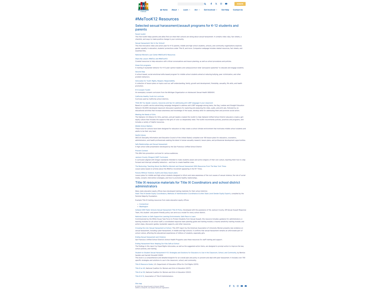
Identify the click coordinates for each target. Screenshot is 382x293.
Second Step (140, 72)
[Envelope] (246, 286)
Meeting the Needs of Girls (145, 114)
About (174, 10)
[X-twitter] (216, 4)
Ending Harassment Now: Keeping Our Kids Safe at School (157, 244)
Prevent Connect (141, 151)
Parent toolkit (140, 34)
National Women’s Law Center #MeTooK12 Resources (155, 55)
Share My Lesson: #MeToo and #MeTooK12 (151, 59)
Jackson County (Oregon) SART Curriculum (151, 157)
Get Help (225, 10)
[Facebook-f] (211, 4)
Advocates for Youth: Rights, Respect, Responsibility (155, 81)
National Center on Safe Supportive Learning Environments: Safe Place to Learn (165, 216)
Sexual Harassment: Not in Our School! (149, 43)
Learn (185, 10)
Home (165, 10)
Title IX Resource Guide (144, 264)
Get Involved (209, 10)
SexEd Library (140, 135)
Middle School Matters (143, 126)
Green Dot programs (143, 65)
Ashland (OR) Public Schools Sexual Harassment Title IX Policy (158, 210)
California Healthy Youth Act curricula (149, 96)
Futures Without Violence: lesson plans (156, 173)
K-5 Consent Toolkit (142, 90)
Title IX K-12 (139, 276)
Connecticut (143, 204)
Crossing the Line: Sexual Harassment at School (153, 228)
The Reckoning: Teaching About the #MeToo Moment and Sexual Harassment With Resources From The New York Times (180, 166)
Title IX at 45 (140, 268)
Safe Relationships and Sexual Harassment (151, 144)
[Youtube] (226, 4)
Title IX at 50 (140, 272)
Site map (138, 283)
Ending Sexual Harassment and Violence (150, 237)
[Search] (205, 3)
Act (196, 10)
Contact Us (238, 10)
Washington (143, 207)
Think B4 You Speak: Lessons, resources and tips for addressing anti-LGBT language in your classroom (174, 103)
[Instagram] (221, 4)
